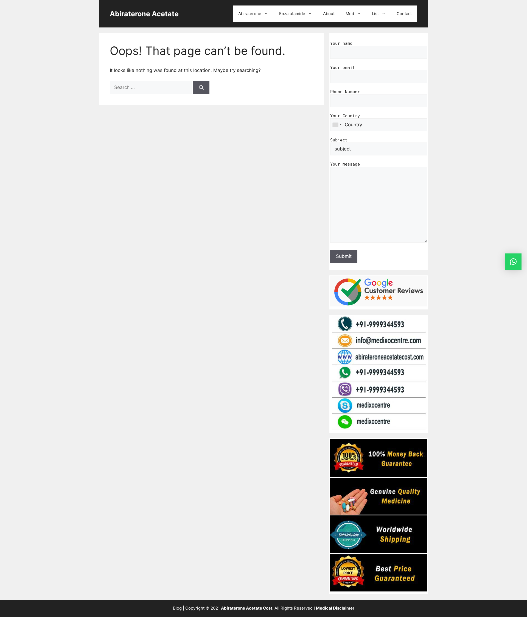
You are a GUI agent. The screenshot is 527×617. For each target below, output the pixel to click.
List (375, 13)
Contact (404, 13)
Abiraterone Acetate (144, 14)
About (329, 13)
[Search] (201, 87)
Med (350, 13)
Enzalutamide (292, 13)
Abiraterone (249, 13)
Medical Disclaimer (335, 608)
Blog (177, 608)
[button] (513, 261)
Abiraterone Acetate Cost (246, 608)
